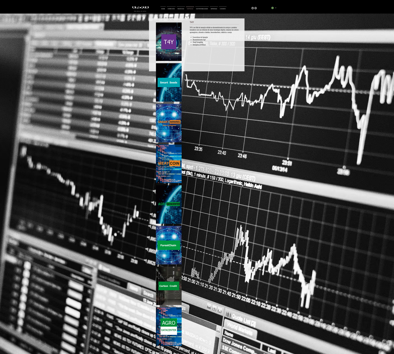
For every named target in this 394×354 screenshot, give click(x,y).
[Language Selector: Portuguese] (274, 8)
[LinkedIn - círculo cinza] (252, 8)
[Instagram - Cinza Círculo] (255, 8)
